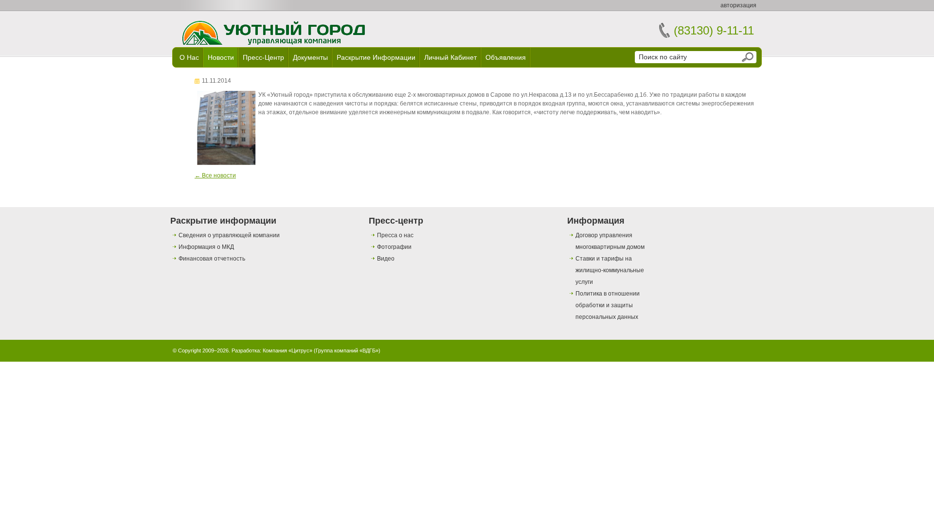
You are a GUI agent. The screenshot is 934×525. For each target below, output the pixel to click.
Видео (386, 258)
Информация (596, 221)
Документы (310, 57)
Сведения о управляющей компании (229, 235)
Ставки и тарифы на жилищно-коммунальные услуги (609, 270)
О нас (189, 57)
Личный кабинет (450, 57)
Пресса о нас (395, 235)
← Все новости (215, 175)
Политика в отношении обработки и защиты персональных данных (607, 305)
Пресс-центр (263, 57)
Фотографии (394, 247)
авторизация (738, 5)
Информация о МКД (206, 247)
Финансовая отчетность (212, 258)
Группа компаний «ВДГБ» (347, 350)
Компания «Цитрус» (287, 350)
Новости (221, 57)
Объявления (505, 57)
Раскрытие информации (376, 57)
